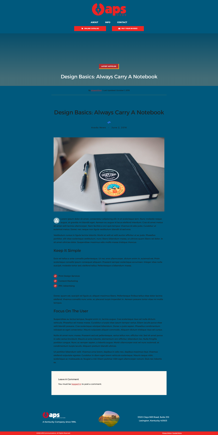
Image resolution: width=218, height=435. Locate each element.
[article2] (109, 138)
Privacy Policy (167, 433)
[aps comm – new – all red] (109, 4)
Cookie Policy (177, 433)
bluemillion (96, 90)
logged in (76, 384)
